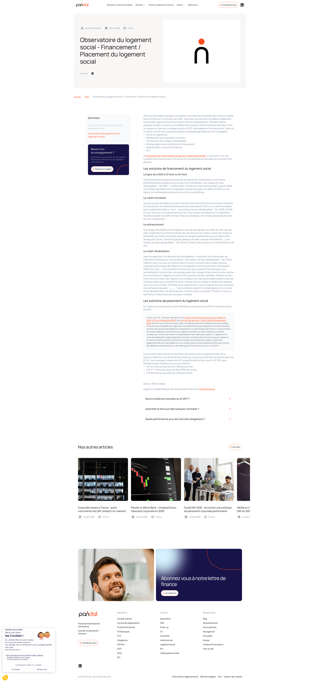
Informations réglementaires (185, 676)
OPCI (119, 653)
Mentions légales (208, 676)
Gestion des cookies (233, 676)
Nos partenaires (210, 623)
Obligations (122, 640)
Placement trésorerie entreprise (119, 5)
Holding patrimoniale (169, 653)
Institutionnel (166, 640)
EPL (162, 648)
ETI (161, 631)
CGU (220, 676)
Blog (87, 96)
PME (162, 623)
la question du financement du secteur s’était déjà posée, (176, 155)
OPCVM (120, 644)
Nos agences (209, 631)
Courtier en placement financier (161, 5)
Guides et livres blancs (213, 644)
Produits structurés (126, 627)
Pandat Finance (207, 389)
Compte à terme (124, 618)
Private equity (123, 631)
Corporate (164, 635)
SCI (118, 657)
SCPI (119, 648)
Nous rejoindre (209, 627)
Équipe (206, 640)
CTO (119, 635)
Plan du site (208, 648)
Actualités (207, 635)
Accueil (77, 96)
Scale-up (164, 627)
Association (165, 618)
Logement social (167, 644)
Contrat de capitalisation (128, 623)
